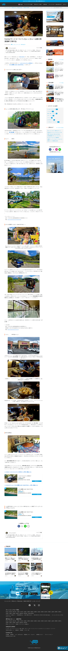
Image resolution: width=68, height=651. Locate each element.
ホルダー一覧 (8, 616)
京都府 (10, 613)
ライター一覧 (26, 630)
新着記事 (17, 630)
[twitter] (35, 605)
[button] (28, 4)
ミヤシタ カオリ (12, 48)
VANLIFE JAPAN (26, 7)
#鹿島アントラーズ (50, 139)
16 (54, 119)
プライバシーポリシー (49, 634)
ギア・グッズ (49, 115)
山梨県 (52, 611)
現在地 (7, 611)
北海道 (39, 611)
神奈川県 (14, 611)
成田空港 (21, 613)
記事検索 (21, 630)
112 (57, 109)
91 (53, 115)
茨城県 (49, 611)
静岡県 (56, 611)
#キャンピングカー (50, 130)
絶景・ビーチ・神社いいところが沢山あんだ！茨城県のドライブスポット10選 (10, 559)
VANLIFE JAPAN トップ (10, 630)
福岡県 (35, 611)
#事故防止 (57, 137)
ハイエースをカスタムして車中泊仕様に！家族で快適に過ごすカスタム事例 (59, 87)
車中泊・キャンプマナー (10, 624)
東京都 (10, 611)
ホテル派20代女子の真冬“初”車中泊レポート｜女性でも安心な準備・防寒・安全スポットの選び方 (10, 574)
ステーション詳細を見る (36, 494)
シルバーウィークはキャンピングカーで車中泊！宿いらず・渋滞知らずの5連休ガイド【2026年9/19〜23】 (59, 70)
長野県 (59, 611)
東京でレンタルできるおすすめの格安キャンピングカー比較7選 (59, 93)
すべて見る (61, 59)
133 (53, 111)
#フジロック (58, 132)
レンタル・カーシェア (34, 7)
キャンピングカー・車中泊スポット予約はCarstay (13, 7)
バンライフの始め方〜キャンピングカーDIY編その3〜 (37, 574)
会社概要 (7, 634)
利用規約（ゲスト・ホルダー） (29, 634)
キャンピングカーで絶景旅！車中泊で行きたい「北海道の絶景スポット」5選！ (23, 574)
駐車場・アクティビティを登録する (22, 624)
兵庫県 (28, 611)
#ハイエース (53, 132)
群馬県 (42, 611)
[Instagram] (39, 605)
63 (51, 117)
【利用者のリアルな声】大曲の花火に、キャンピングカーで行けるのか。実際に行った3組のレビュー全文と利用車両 (59, 76)
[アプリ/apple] (24, 593)
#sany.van (51, 134)
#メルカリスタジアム (51, 137)
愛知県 (32, 611)
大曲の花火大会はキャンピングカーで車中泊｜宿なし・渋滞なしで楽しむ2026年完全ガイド (59, 100)
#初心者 (48, 132)
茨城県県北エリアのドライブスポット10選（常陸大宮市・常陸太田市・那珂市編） (23, 559)
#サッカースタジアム (57, 135)
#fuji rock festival (57, 134)
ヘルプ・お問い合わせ (19, 634)
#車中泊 (56, 130)
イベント (49, 117)
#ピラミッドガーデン (58, 139)
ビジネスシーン (50, 119)
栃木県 (46, 611)
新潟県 (17, 613)
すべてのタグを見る (59, 127)
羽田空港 (25, 613)
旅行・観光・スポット (51, 113)
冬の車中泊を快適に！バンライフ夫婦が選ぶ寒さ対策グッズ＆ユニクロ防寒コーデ (37, 559)
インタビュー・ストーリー (50, 628)
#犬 (61, 132)
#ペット (59, 130)
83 (56, 113)
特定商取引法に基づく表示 (10, 636)
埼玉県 (21, 611)
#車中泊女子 (23, 44)
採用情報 (11, 634)
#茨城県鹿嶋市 (50, 135)
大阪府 (25, 611)
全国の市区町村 (31, 613)
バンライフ (49, 111)
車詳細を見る (37, 481)
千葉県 (18, 611)
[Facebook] (30, 605)
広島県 (7, 613)
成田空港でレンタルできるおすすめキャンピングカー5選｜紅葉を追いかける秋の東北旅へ (59, 64)
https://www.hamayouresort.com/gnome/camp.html (14, 219)
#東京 (48, 134)
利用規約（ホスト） (40, 634)
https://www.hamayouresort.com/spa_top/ (13, 329)
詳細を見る (36, 517)
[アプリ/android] (33, 593)
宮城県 (14, 613)
